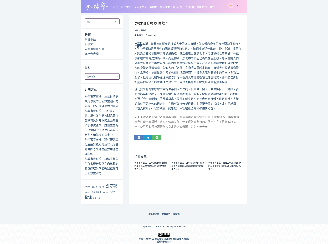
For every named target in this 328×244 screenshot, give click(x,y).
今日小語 (90, 39)
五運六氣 (94, 187)
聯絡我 (176, 214)
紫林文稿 (126, 7)
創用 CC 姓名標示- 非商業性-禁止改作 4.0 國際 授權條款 (168, 240)
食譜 (98, 198)
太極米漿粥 (140, 7)
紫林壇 (190, 7)
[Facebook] (138, 137)
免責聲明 (166, 214)
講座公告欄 (92, 54)
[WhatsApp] (156, 137)
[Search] (237, 6)
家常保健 (105, 192)
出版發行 (178, 7)
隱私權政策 (153, 214)
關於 (212, 7)
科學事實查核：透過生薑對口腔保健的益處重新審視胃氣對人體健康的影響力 (224, 165)
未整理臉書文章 (94, 49)
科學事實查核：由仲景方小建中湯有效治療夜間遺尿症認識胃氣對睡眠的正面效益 (187, 165)
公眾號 (111, 186)
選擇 (94, 198)
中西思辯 (87, 187)
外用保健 (87, 192)
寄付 (115, 7)
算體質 (154, 7)
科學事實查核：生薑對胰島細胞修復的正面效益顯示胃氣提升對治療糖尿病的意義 (150, 165)
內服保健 (101, 187)
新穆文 (89, 44)
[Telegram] (147, 137)
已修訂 (112, 192)
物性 (88, 197)
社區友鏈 (202, 7)
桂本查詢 (165, 7)
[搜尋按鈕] (116, 21)
